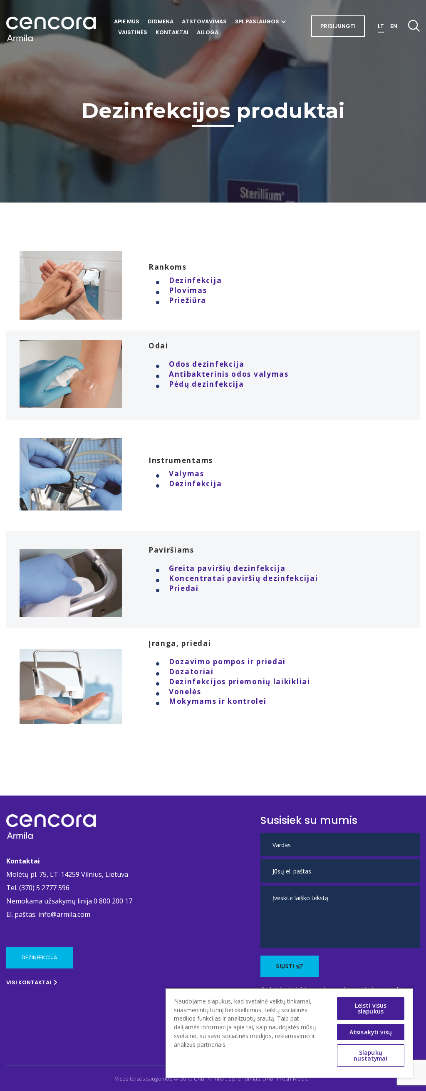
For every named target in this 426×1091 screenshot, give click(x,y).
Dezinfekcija (195, 280)
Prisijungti (338, 26)
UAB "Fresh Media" (287, 1078)
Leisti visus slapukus (371, 1008)
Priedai (184, 588)
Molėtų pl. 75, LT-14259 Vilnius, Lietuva (67, 874)
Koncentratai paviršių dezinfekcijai (243, 578)
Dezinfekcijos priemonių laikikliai (239, 681)
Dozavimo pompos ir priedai (227, 661)
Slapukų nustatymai (370, 1055)
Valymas (186, 473)
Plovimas (188, 290)
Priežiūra (187, 300)
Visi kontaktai (28, 982)
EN (393, 26)
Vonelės (185, 691)
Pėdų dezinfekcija (206, 384)
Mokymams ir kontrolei (218, 701)
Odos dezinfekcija (207, 364)
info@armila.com (64, 914)
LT (381, 26)
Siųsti (285, 966)
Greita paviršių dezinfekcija (227, 568)
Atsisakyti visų (370, 1032)
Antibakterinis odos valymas (229, 374)
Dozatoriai (191, 671)
